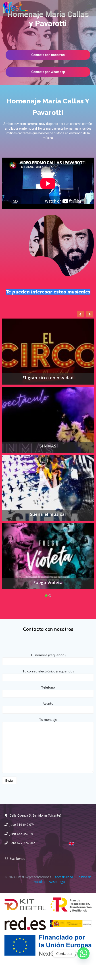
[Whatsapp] (83, 953)
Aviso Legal (57, 881)
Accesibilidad (64, 877)
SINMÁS (48, 446)
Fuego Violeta (48, 582)
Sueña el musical (48, 514)
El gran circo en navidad (48, 378)
